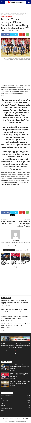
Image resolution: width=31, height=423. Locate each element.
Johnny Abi (3, 313)
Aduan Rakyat (4, 400)
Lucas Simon (4, 320)
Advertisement (18, 418)
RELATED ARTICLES (9, 250)
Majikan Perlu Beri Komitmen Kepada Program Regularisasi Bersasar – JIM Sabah (23, 224)
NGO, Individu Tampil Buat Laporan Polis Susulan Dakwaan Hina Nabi (5, 262)
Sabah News (5, 30)
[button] (28, 2)
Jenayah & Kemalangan (6, 408)
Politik (2, 403)
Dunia (2, 410)
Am (1, 398)
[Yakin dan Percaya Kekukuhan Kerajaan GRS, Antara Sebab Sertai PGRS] (15, 256)
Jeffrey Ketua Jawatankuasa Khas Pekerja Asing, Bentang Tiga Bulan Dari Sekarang (15, 310)
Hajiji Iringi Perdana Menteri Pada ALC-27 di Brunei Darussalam (25, 262)
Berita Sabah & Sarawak (6, 16)
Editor (2, 305)
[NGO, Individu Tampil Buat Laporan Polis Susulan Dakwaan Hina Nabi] (5, 256)
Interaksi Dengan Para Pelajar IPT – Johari (8, 222)
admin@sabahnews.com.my (18, 350)
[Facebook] (15, 354)
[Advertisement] (15, 8)
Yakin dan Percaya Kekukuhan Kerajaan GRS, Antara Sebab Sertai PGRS (15, 262)
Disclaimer (5, 418)
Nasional (3, 405)
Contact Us (25, 418)
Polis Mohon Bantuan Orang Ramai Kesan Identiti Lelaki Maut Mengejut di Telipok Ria (15, 324)
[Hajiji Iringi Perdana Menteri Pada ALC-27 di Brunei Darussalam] (25, 256)
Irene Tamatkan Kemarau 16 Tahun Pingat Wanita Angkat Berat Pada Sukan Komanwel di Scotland (14, 302)
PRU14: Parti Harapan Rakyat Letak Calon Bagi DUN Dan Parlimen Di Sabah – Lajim (14, 317)
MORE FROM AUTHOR (21, 250)
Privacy (11, 418)
